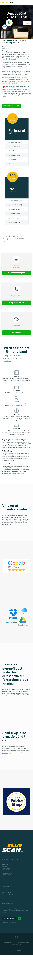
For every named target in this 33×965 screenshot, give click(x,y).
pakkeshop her (6, 753)
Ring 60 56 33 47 (16, 303)
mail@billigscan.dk (7, 873)
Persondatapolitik (16, 944)
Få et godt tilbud (11, 106)
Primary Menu (29, 2)
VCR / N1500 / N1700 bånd (23, 81)
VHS (3, 79)
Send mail (16, 333)
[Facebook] (15, 937)
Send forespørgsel (16, 273)
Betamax (4, 81)
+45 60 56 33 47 (6, 875)
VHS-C (6, 79)
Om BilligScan (7, 942)
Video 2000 (10, 81)
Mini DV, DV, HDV (25, 79)
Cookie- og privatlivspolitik (22, 942)
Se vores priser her (10, 59)
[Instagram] (17, 937)
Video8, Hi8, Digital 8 (14, 79)
